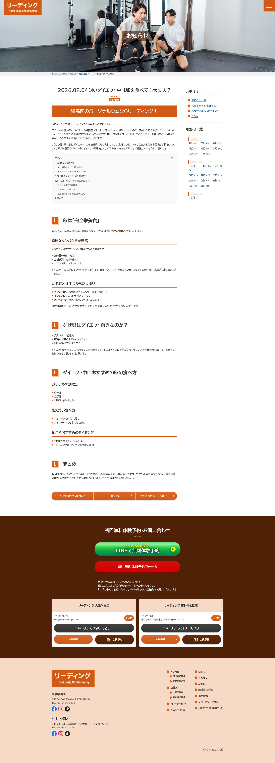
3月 (215, 148)
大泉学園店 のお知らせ (203, 105)
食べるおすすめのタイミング (74, 194)
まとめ (60, 198)
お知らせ (203, 677)
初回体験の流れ (180, 681)
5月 (191, 148)
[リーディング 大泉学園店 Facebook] (54, 709)
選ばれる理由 (179, 676)
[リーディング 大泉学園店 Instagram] (60, 709)
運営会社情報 (205, 689)
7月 (203, 143)
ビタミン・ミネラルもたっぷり (74, 172)
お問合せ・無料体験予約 (210, 708)
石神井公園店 (179, 697)
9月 (191, 175)
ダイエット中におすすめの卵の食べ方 (74, 181)
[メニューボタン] (269, 5)
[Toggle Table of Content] (171, 158)
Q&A (201, 671)
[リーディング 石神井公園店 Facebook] (54, 733)
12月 (192, 166)
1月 (203, 154)
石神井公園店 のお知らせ (204, 111)
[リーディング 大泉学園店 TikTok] (67, 709)
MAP (129, 618)
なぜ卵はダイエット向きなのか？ (72, 176)
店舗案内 (175, 687)
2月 (191, 154)
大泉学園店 (178, 692)
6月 (215, 143)
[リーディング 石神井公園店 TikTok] (67, 733)
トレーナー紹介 (178, 704)
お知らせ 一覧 (199, 100)
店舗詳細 (73, 639)
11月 (204, 166)
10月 (216, 166)
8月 (191, 143)
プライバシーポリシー (209, 702)
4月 (203, 148)
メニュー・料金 (177, 710)
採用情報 (203, 696)
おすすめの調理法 (69, 185)
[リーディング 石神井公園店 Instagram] (60, 733)
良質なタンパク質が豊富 (71, 167)
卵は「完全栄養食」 (65, 163)
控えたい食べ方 (68, 189)
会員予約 (117, 639)
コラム (194, 116)
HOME (174, 671)
